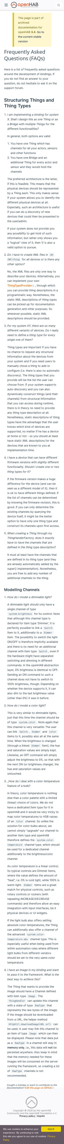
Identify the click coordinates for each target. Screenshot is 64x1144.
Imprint (41, 1116)
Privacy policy (27, 1116)
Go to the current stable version (31, 36)
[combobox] (59, 5)
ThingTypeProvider (21, 285)
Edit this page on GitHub (39, 1087)
